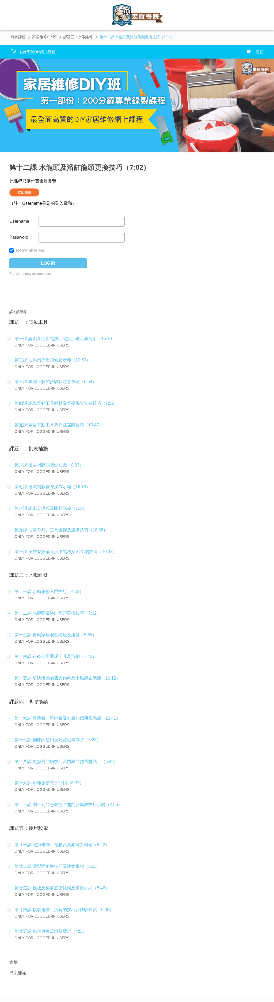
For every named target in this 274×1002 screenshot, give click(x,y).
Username (19, 221)
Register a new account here (30, 274)
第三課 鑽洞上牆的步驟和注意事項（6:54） (55, 381)
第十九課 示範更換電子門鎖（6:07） (49, 783)
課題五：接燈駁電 (28, 828)
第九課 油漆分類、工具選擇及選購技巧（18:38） (61, 530)
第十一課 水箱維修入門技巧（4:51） (49, 591)
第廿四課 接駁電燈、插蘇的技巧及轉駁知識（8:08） (64, 909)
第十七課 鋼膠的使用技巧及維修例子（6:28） (57, 740)
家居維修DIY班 (44, 37)
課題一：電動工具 (28, 322)
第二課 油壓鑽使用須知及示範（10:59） (52, 360)
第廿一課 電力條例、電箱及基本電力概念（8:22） (61, 844)
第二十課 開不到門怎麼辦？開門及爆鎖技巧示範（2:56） (68, 804)
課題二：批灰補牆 (28, 448)
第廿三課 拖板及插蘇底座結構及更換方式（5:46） (61, 888)
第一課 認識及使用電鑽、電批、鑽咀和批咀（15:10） (65, 338)
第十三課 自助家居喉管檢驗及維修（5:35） (55, 635)
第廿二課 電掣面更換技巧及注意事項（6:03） (57, 866)
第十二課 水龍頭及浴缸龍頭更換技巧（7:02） (57, 613)
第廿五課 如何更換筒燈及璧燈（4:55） (51, 931)
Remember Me (29, 250)
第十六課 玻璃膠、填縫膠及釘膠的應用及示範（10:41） (67, 718)
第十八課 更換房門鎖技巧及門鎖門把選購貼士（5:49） (66, 761)
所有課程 (18, 37)
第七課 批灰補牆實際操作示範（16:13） (52, 486)
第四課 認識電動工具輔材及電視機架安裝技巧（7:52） (66, 403)
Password (18, 237)
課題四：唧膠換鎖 (28, 701)
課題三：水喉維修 (78, 37)
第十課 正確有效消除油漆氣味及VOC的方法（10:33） (65, 551)
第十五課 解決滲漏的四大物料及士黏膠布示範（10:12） (67, 678)
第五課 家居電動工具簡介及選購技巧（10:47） (58, 425)
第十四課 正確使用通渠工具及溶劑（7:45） (55, 656)
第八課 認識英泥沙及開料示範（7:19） (51, 508)
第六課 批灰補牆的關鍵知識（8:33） (49, 465)
